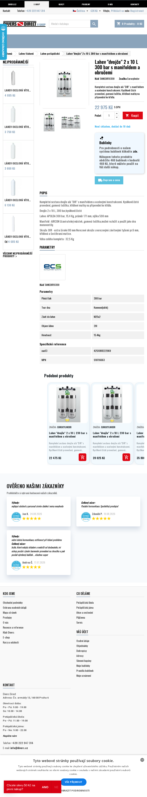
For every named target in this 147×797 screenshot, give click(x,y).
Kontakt (6, 11)
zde (135, 151)
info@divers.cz (19, 748)
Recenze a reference (13, 627)
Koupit (132, 115)
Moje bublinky (83, 666)
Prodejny (86, 4)
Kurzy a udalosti (11, 642)
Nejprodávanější (15, 61)
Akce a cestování (84, 612)
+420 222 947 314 (35, 11)
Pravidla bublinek (84, 671)
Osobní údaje (82, 641)
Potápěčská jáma (84, 607)
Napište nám (10, 735)
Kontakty (135, 4)
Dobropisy (81, 651)
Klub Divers (8, 632)
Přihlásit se (117, 11)
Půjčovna (80, 617)
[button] (73, 790)
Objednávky (82, 646)
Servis (79, 622)
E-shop (37, 4)
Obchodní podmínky (12, 602)
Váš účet (82, 631)
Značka (123, 78)
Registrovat (137, 11)
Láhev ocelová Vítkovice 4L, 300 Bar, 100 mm (18, 236)
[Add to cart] (82, 457)
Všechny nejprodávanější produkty (17, 255)
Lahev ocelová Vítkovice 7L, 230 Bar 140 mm (18, 90)
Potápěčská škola (85, 602)
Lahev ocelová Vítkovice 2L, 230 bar (18, 126)
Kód (97, 78)
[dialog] (73, 776)
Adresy (79, 656)
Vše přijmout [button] (73, 782)
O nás (110, 4)
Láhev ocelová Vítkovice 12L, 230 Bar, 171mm (18, 200)
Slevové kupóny (83, 661)
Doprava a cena (109, 180)
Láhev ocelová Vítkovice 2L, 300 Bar (18, 163)
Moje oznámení (83, 675)
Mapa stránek (9, 612)
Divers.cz (12, 4)
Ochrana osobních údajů (14, 607)
